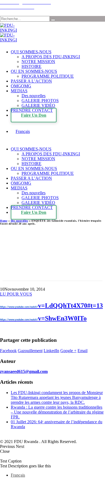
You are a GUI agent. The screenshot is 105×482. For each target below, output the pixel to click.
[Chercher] (53, 20)
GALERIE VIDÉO (38, 105)
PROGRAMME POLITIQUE (48, 76)
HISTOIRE (31, 66)
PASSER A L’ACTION (31, 81)
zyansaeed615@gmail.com (24, 371)
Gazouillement (30, 350)
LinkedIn (51, 350)
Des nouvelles (34, 95)
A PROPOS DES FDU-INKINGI (51, 56)
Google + (68, 350)
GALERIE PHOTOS (40, 100)
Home (3, 220)
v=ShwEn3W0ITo (43, 318)
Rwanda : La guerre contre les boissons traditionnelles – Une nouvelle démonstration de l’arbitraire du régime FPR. (57, 412)
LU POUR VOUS (16, 294)
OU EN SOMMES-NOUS (34, 71)
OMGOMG (21, 86)
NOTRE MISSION (38, 61)
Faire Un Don (33, 115)
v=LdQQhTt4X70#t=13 (51, 305)
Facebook (8, 350)
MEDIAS (19, 90)
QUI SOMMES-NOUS (31, 52)
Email (83, 350)
